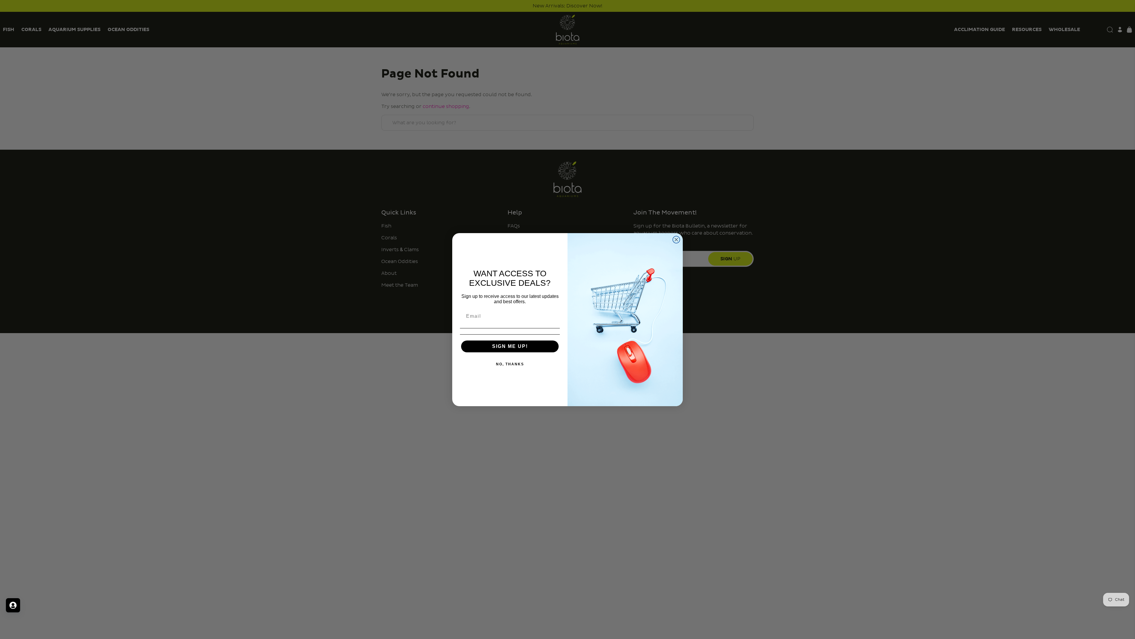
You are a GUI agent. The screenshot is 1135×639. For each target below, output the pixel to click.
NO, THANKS (510, 364)
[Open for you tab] (13, 605)
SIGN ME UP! (510, 346)
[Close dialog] (676, 239)
